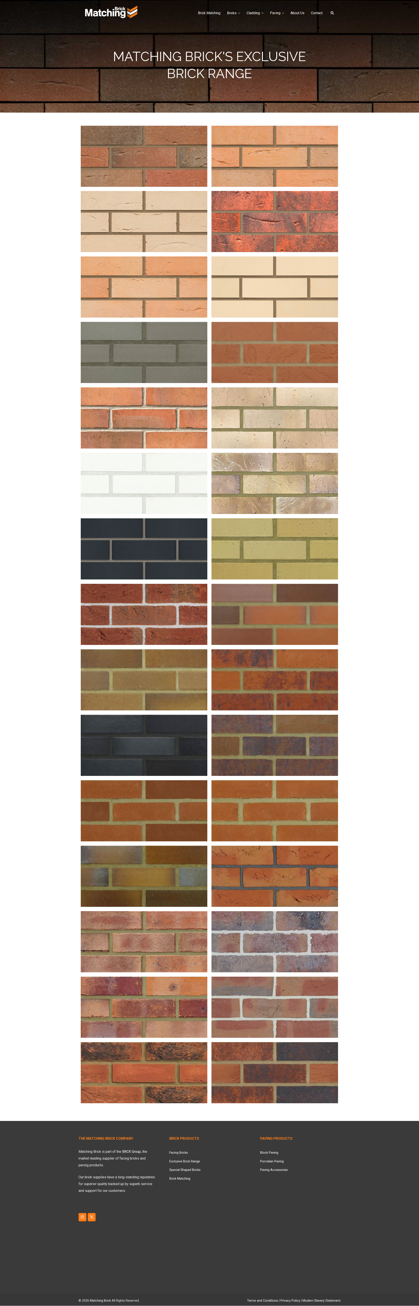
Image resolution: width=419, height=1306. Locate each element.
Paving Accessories (274, 1170)
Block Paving (269, 1153)
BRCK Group (131, 1152)
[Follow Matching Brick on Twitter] (92, 1217)
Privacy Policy (290, 1301)
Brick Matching (179, 1179)
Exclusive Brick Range (184, 1161)
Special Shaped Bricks (185, 1170)
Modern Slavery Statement (321, 1301)
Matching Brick (100, 1301)
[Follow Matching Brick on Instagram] (82, 1217)
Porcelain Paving (272, 1161)
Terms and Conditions (262, 1301)
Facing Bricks (178, 1153)
